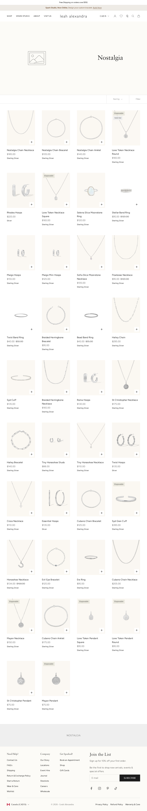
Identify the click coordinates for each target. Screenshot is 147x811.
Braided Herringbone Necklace (52, 402)
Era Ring (81, 579)
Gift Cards (64, 770)
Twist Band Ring (15, 337)
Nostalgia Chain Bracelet (55, 150)
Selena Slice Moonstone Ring (89, 214)
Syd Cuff (11, 400)
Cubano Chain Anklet (53, 638)
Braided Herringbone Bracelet (52, 339)
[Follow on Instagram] (99, 788)
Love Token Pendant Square (87, 640)
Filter (138, 99)
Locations (44, 765)
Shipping (11, 770)
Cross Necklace (15, 521)
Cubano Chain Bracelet (89, 521)
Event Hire (45, 770)
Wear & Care (12, 786)
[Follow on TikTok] (116, 788)
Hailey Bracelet (15, 462)
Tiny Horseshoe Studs (53, 462)
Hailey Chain (118, 337)
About (37, 16)
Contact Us (12, 760)
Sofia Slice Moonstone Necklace (89, 277)
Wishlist (10, 791)
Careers (44, 786)
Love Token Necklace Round (123, 152)
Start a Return (13, 781)
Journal (43, 776)
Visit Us (47, 16)
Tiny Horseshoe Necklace (90, 462)
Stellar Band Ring (121, 212)
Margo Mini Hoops (51, 275)
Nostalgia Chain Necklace (20, 150)
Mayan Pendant (50, 700)
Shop (9, 16)
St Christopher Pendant (19, 700)
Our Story (44, 760)
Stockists (44, 781)
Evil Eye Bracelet (50, 579)
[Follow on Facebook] (91, 788)
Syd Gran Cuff (119, 521)
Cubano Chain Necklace (124, 579)
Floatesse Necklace (122, 275)
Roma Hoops (83, 400)
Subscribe (130, 778)
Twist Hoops (118, 462)
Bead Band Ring (85, 337)
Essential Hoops (50, 521)
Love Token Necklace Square (53, 214)
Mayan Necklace (15, 638)
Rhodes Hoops (14, 212)
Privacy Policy (101, 804)
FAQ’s (9, 765)
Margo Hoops (14, 275)
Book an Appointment (70, 760)
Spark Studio (22, 16)
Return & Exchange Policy (18, 776)
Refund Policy (116, 804)
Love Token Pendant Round (122, 640)
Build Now (97, 8)
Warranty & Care (132, 804)
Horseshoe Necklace (18, 579)
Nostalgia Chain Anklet (89, 150)
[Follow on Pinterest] (108, 788)
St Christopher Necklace (125, 400)
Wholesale (45, 791)
